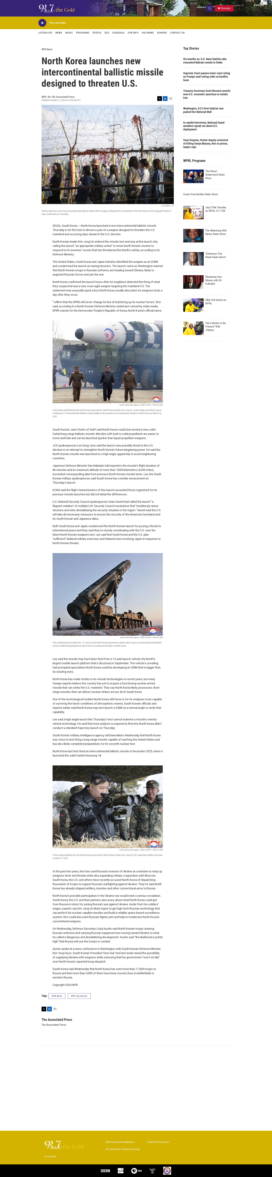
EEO (107, 32)
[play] (42, 23)
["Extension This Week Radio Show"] (193, 259)
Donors (162, 32)
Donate (225, 8)
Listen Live (45, 32)
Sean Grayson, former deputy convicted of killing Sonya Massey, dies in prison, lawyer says (205, 143)
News (58, 32)
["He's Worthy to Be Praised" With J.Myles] (193, 328)
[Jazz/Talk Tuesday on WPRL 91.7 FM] (193, 212)
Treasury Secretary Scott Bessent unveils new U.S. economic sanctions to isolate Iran (206, 94)
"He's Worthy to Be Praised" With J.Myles (215, 327)
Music (69, 32)
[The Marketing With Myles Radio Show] (193, 235)
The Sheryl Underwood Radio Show (215, 175)
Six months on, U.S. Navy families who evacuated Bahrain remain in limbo (205, 60)
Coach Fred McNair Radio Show (200, 194)
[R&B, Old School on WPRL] (193, 305)
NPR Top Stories (79, 996)
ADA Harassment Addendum (120, 1142)
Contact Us (177, 32)
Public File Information (158, 1142)
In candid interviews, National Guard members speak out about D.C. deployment (203, 126)
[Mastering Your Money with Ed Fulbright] (193, 282)
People (97, 32)
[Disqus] (136, 1088)
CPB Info (133, 32)
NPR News (47, 49)
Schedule (118, 32)
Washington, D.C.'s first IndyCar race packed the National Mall (203, 110)
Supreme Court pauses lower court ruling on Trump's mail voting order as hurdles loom (206, 76)
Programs (82, 32)
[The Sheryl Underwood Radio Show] (193, 176)
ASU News (148, 32)
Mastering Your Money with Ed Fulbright (213, 280)
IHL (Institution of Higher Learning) (122, 1149)
